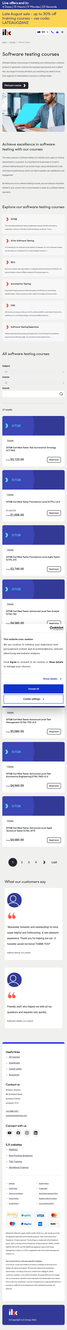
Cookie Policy (14, 1203)
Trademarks (43, 1188)
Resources (14, 1075)
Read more (54, 459)
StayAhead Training (19, 1167)
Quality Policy (44, 1183)
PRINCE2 (13, 1149)
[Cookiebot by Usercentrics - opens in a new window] (49, 628)
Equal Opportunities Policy (48, 1193)
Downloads (14, 1063)
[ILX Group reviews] (54, 1224)
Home (4, 42)
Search (5, 388)
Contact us (13, 1084)
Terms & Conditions (16, 1193)
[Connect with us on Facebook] (18, 1133)
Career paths (15, 1069)
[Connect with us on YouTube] (9, 1133)
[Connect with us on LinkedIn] (35, 1133)
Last (54, 862)
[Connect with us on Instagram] (27, 1133)
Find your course (13, 85)
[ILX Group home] (6, 31)
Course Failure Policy (46, 1203)
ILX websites (14, 1144)
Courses (12, 42)
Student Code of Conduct (48, 1198)
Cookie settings (31, 699)
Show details (50, 678)
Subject (6, 366)
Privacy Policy (14, 1198)
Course (5, 377)
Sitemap (12, 1183)
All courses (14, 1057)
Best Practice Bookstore (21, 1155)
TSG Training (15, 1161)
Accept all (33, 688)
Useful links (13, 1188)
